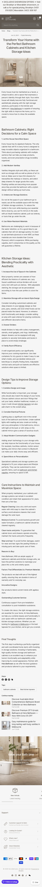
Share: (4, 676)
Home (3, 31)
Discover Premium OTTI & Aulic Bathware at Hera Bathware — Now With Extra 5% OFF (25, 713)
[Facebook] (12, 875)
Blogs (8, 31)
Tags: (3, 685)
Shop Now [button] (21, 770)
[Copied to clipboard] (12, 679)
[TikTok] (26, 875)
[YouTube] (19, 875)
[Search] (37, 25)
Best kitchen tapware (27, 689)
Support (5, 813)
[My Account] (34, 18)
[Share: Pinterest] (9, 679)
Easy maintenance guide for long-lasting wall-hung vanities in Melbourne (26, 724)
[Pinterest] (22, 875)
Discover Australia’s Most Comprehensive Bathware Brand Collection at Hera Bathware (26, 702)
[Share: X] (6, 679)
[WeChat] (29, 875)
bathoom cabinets (9, 689)
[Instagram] (16, 875)
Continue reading (7, 695)
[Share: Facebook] (3, 679)
